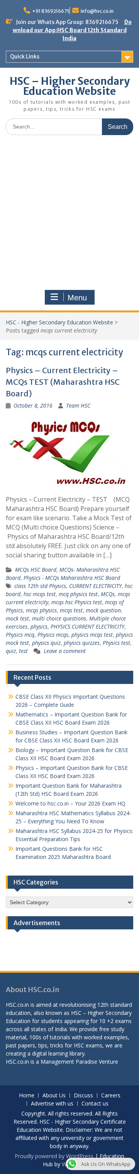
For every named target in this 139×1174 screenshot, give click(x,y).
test (23, 651)
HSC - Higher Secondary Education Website (59, 322)
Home (26, 1095)
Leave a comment (65, 651)
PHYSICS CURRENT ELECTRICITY (87, 626)
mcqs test (71, 610)
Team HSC (78, 405)
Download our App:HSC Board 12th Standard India (72, 30)
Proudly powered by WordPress (54, 1156)
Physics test (116, 642)
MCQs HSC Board (35, 569)
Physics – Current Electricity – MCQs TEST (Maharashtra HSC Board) (63, 381)
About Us (54, 1095)
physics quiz (46, 642)
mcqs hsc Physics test (76, 602)
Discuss (83, 1095)
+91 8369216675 (51, 11)
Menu (77, 297)
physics (39, 626)
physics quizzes (82, 642)
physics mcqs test (92, 634)
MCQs (108, 594)
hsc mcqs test (40, 594)
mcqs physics (41, 610)
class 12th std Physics (40, 586)
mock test (17, 618)
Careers (110, 1095)
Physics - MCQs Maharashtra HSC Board (72, 577)
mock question (103, 610)
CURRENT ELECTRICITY (95, 586)
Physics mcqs (52, 634)
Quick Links (24, 56)
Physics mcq (20, 634)
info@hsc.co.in (97, 11)
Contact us (94, 1103)
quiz (11, 651)
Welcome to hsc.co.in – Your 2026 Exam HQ (70, 803)
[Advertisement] (69, 214)
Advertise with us (52, 1103)
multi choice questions (59, 618)
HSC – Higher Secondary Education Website (70, 86)
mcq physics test (78, 594)
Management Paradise (69, 1061)
